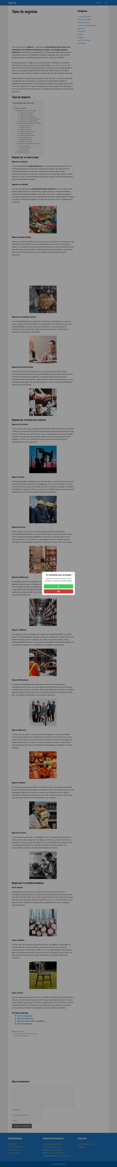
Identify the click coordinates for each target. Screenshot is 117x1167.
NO (58, 591)
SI (58, 586)
